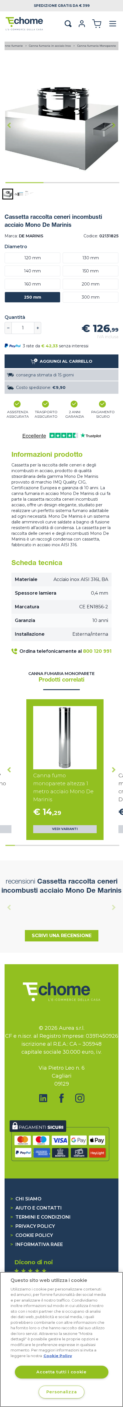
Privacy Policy (32, 1226)
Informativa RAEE (36, 1244)
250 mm (32, 297)
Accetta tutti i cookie (61, 1372)
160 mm (32, 284)
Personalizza (61, 1391)
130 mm (90, 257)
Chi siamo (25, 1199)
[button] (7, 194)
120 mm (32, 257)
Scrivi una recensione (62, 935)
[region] (61, 1339)
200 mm (91, 284)
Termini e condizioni (40, 1217)
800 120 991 (97, 651)
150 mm (90, 271)
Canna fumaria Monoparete (96, 45)
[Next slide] (113, 125)
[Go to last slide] (9, 125)
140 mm (32, 271)
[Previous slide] (9, 907)
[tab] (24, 182)
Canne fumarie (12, 45)
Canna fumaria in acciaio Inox (50, 45)
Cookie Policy (31, 1235)
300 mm (91, 297)
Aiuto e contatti (36, 1208)
